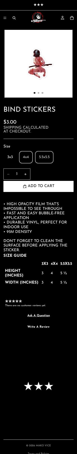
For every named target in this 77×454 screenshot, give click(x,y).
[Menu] (5, 18)
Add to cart (41, 186)
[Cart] (72, 18)
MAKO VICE (43, 445)
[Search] (14, 18)
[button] (38, 316)
